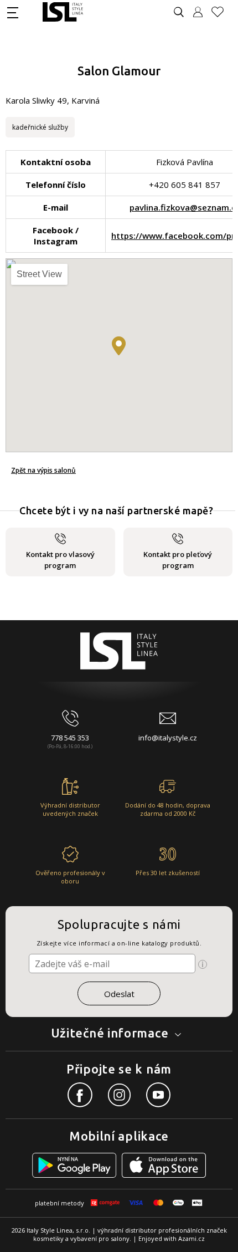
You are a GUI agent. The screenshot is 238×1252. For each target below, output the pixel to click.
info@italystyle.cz (167, 738)
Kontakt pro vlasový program (60, 559)
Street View (39, 274)
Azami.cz (191, 1238)
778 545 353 (70, 738)
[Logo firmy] (63, 12)
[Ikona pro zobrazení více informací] (202, 964)
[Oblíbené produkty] (221, 12)
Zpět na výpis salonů (43, 470)
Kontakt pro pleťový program (177, 559)
